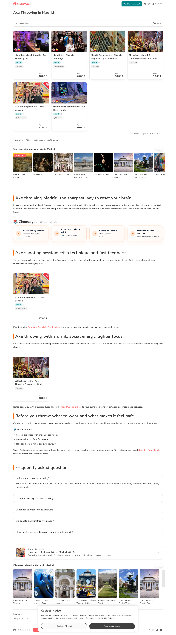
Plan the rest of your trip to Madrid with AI (51, 552)
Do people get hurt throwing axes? (35, 521)
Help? (37, 630)
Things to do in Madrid (34, 140)
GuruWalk (19, 140)
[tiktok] (157, 630)
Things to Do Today (20, 619)
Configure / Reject (64, 626)
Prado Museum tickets (71, 406)
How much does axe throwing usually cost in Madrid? (44, 532)
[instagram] (153, 630)
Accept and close (112, 626)
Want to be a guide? (131, 4)
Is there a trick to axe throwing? (33, 478)
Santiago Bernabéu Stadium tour (44, 327)
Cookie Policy (107, 618)
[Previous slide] (156, 149)
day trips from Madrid (149, 450)
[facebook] (149, 630)
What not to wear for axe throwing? (35, 509)
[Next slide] (161, 149)
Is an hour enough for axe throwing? (35, 498)
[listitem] (30, 233)
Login (149, 4)
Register (158, 4)
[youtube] (161, 630)
